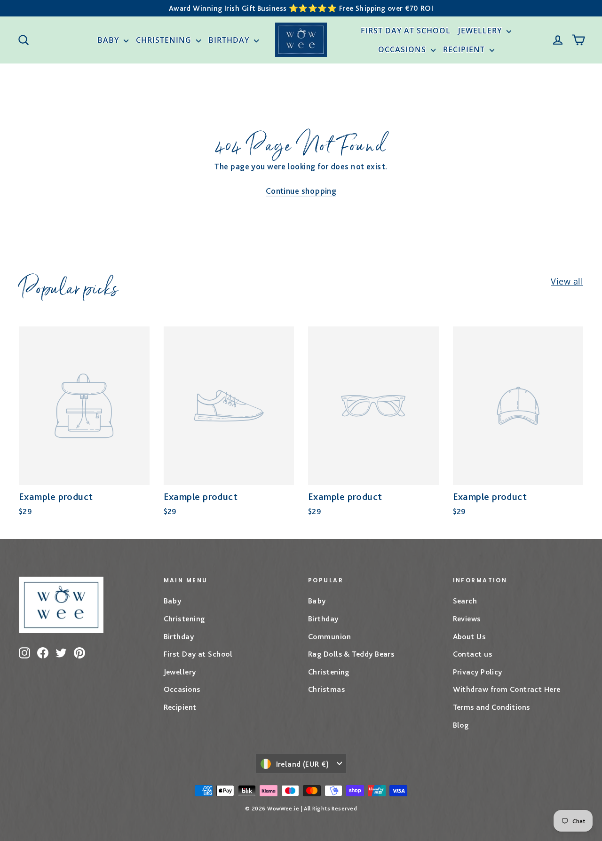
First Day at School (406, 30)
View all (567, 281)
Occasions (403, 49)
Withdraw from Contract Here (507, 689)
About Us (469, 636)
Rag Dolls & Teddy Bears (351, 654)
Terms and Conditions (491, 707)
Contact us (472, 654)
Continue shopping (301, 191)
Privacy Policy (477, 671)
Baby (109, 40)
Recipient (465, 49)
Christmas (326, 689)
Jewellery (481, 30)
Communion (329, 636)
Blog (461, 725)
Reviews (467, 618)
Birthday (230, 40)
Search (465, 600)
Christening (165, 40)
